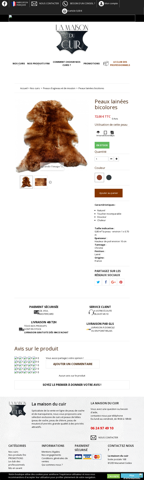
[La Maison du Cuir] (72, 39)
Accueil (24, 88)
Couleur (100, 168)
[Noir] (109, 177)
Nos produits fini (38, 63)
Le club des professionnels (120, 63)
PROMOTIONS (92, 63)
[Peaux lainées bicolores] (26, 182)
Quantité (100, 152)
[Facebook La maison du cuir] (4, 3)
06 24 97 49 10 (102, 428)
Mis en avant (15, 468)
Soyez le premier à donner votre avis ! (72, 385)
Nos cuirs (19, 63)
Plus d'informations (131, 476)
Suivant (50, 182)
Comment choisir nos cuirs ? (66, 63)
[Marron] (40, 182)
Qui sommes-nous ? (52, 464)
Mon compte (111, 3)
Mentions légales (51, 451)
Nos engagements (51, 454)
